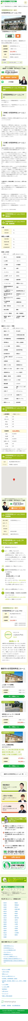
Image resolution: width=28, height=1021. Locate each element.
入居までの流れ (5, 971)
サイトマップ (5, 993)
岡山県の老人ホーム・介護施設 (11, 6)
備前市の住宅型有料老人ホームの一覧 (13, 774)
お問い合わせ (15, 857)
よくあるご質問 (5, 986)
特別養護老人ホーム (8, 954)
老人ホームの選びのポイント (8, 976)
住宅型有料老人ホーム (9, 948)
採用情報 (9, 1005)
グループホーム (7, 952)
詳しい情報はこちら (14, 696)
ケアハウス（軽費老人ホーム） (11, 956)
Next (25, 24)
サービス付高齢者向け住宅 (10, 950)
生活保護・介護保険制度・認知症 (9, 978)
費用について (5, 974)
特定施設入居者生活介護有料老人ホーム (13, 958)
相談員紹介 (4, 989)
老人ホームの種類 (6, 969)
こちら (6, 553)
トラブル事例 (5, 984)
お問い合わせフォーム (15, 582)
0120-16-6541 (22, 580)
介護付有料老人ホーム (9, 945)
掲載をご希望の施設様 (7, 995)
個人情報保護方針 (16, 1005)
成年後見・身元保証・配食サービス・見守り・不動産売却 (14, 981)
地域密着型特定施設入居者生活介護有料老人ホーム (14, 961)
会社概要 (3, 1005)
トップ (2, 6)
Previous (2, 24)
